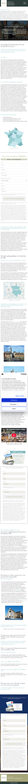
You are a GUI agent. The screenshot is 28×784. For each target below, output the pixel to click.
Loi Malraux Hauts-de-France (10, 32)
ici (8, 213)
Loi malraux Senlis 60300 (6, 687)
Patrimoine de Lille (7, 50)
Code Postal (3, 172)
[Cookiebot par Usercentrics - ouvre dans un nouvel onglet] (21, 374)
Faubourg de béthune (20, 641)
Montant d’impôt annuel (5, 178)
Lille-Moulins (6, 642)
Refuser (14, 408)
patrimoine (18, 589)
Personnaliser (13, 404)
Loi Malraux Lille (4, 49)
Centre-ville (12, 641)
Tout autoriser (14, 400)
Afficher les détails (19, 395)
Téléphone (3, 188)
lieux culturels (22, 599)
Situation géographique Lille (14, 49)
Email (2, 183)
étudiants (7, 556)
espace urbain (16, 321)
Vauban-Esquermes (5, 644)
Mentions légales (14, 782)
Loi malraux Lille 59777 (5, 9)
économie (17, 546)
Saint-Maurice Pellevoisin (19, 642)
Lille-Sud (11, 642)
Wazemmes (12, 644)
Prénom (2, 167)
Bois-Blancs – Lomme (5, 641)
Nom (2, 162)
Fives (2, 642)
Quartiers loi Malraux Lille (16, 50)
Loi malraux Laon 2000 (17, 687)
